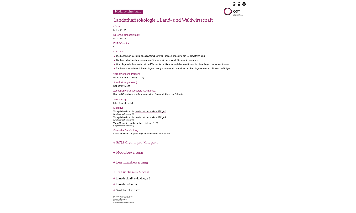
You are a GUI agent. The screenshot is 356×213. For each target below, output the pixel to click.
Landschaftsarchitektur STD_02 (150, 111)
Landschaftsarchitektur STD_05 (150, 117)
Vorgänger (124, 199)
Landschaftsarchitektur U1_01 (143, 123)
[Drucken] (244, 4)
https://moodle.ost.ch (123, 103)
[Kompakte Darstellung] (234, 4)
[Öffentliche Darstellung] (238, 4)
